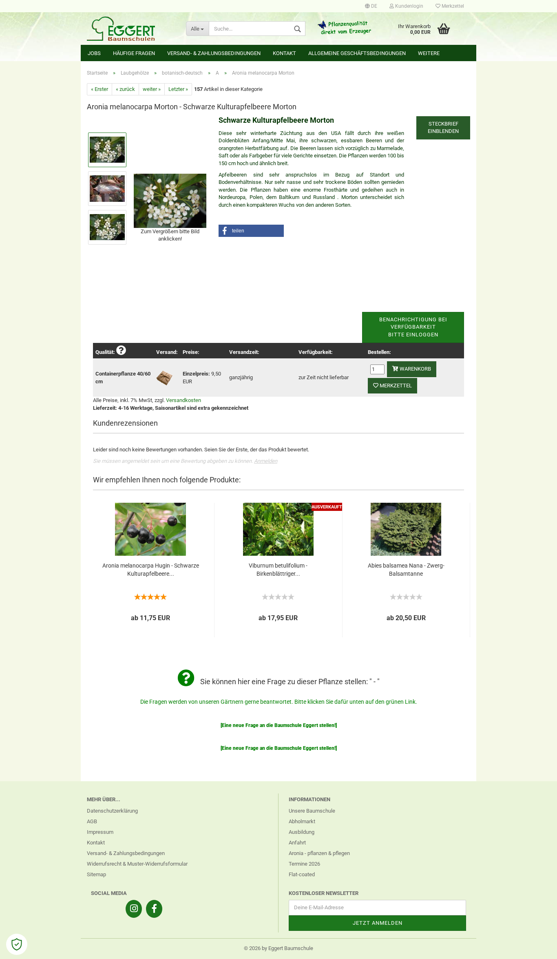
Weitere (429, 53)
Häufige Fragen (134, 53)
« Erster (99, 89)
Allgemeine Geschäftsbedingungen (357, 53)
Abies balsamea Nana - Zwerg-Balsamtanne (406, 569)
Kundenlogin (408, 6)
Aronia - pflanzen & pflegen (319, 853)
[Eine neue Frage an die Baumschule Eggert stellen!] (279, 725)
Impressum (100, 832)
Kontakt (284, 53)
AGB (92, 821)
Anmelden (265, 461)
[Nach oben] (534, 947)
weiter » (152, 89)
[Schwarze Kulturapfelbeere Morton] (170, 200)
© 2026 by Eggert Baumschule (278, 948)
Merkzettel (452, 6)
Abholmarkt (302, 821)
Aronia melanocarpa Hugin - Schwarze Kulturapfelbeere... (150, 569)
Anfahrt (297, 843)
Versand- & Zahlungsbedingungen (214, 53)
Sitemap (96, 874)
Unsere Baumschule (312, 811)
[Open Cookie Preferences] (16, 944)
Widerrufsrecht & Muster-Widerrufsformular (137, 864)
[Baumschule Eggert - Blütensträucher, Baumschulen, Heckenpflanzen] (130, 28)
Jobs (94, 53)
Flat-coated (302, 874)
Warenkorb (414, 369)
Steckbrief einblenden (443, 128)
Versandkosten (183, 400)
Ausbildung (301, 832)
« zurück (125, 89)
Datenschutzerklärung (112, 811)
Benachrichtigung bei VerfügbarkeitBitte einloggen (413, 327)
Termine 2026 (304, 864)
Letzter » (178, 89)
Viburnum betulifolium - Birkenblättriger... (278, 569)
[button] (251, 231)
